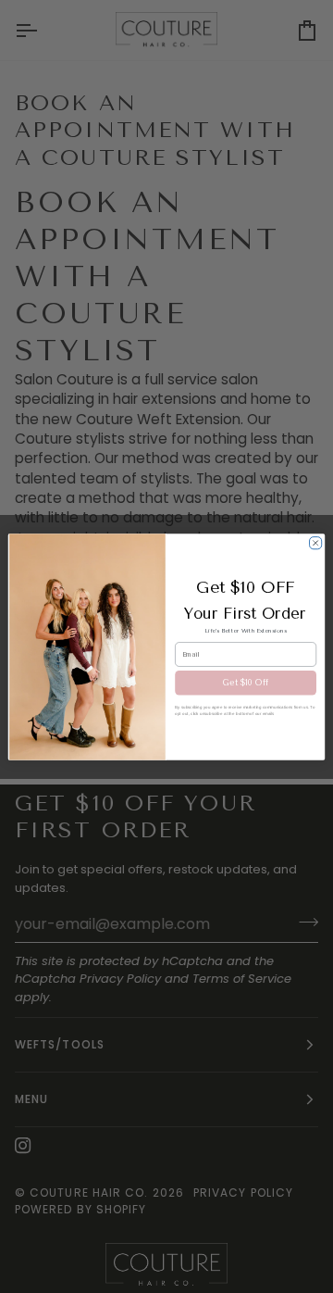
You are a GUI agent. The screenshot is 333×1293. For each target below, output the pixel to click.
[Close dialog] (316, 542)
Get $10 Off (245, 682)
